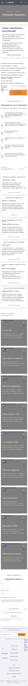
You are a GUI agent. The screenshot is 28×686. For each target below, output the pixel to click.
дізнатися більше (14, 192)
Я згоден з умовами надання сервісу (12, 612)
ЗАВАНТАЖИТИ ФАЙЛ (14, 608)
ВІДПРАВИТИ (14, 616)
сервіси (14, 649)
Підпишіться (21, 634)
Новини (14, 676)
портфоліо (14, 656)
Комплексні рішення (14, 668)
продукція (14, 653)
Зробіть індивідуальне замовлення (18, 92)
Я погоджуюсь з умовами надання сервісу (15, 638)
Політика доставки (14, 670)
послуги (14, 646)
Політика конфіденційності (14, 673)
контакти (14, 660)
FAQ (14, 665)
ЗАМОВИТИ (14, 214)
